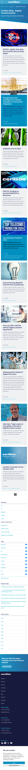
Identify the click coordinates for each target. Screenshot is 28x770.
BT (1, 571)
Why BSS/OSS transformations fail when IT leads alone (12, 607)
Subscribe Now (7, 666)
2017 (2, 648)
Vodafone (3, 567)
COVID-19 (3, 548)
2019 (2, 642)
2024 (2, 625)
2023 (2, 628)
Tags (2, 541)
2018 (2, 645)
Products (3, 681)
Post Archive (5, 614)
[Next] (25, 494)
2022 (2, 631)
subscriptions (4, 554)
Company (3, 700)
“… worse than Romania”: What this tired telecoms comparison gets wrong (13, 590)
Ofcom (2, 561)
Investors (3, 697)
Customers (3, 687)
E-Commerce (4, 525)
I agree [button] (14, 762)
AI (3, 72)
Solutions (3, 678)
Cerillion (10, 72)
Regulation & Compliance (15, 257)
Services (3, 684)
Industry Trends (6, 257)
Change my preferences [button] (14, 765)
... (21, 494)
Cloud (2, 518)
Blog (6, 6)
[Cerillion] (14, 2)
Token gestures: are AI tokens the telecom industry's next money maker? (13, 602)
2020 (2, 638)
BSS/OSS (6, 72)
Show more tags (4, 578)
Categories (12, 6)
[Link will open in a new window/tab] (2, 742)
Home (2, 6)
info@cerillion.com (5, 712)
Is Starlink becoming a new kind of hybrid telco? (12, 586)
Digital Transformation (20, 6)
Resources (3, 691)
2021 (2, 635)
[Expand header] (2, 2)
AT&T (2, 574)
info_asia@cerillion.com (6, 722)
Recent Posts (5, 583)
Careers (3, 703)
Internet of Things (5, 532)
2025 (2, 621)
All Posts (3, 502)
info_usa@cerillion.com (6, 732)
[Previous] (2, 494)
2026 (2, 618)
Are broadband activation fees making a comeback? (13, 598)
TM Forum (3, 557)
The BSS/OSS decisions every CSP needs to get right (13, 595)
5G (3, 123)
